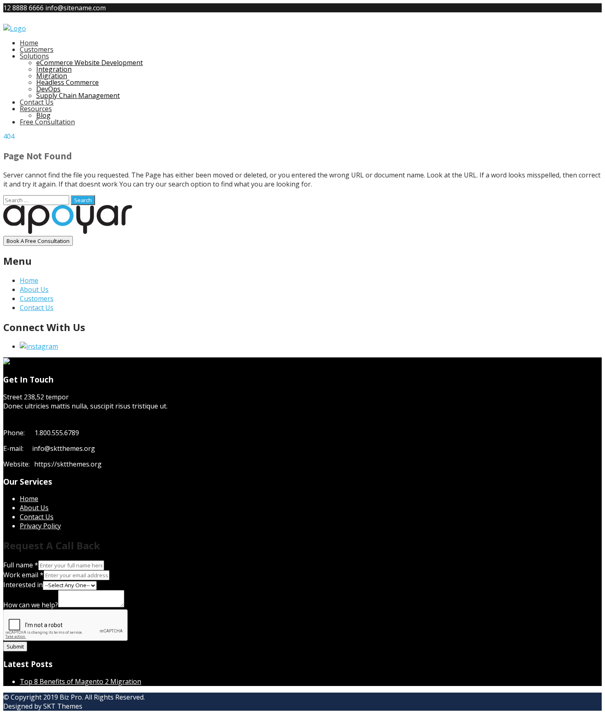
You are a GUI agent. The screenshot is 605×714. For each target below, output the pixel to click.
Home (29, 42)
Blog (43, 115)
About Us (34, 289)
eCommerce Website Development (89, 62)
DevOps (48, 88)
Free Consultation (47, 121)
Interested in (23, 584)
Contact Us (37, 102)
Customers (37, 49)
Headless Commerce (67, 82)
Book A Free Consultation (38, 241)
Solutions (34, 56)
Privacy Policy (40, 525)
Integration (54, 69)
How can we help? (30, 604)
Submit (15, 646)
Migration (51, 75)
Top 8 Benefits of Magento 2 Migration (80, 681)
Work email (23, 574)
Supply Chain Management (78, 95)
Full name (20, 564)
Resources (36, 108)
